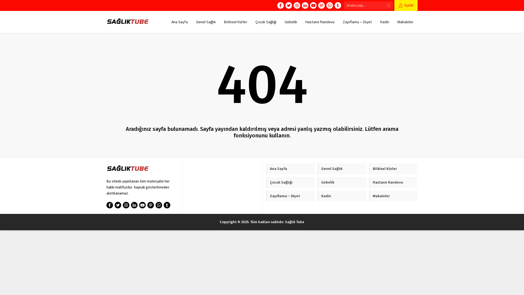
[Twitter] (288, 5)
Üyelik (408, 5)
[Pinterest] (321, 5)
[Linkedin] (305, 5)
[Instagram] (297, 5)
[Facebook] (280, 5)
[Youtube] (313, 5)
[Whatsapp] (329, 5)
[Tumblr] (338, 5)
